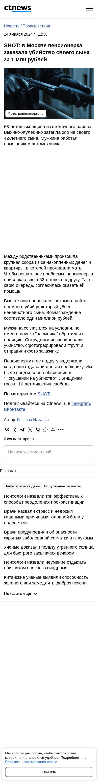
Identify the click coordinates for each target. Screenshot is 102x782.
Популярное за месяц (62, 486)
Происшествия (36, 26)
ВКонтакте (14, 409)
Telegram (81, 403)
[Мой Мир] (53, 429)
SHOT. (44, 393)
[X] (30, 429)
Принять (49, 772)
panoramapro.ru (31, 113)
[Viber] (38, 429)
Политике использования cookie (31, 762)
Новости (12, 26)
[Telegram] (22, 429)
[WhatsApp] (45, 429)
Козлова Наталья (33, 420)
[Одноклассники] (15, 429)
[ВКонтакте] (7, 429)
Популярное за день (22, 486)
